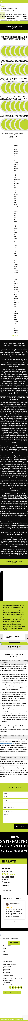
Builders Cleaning (16, 60)
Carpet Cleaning (7, 60)
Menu (3, 2)
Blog (4, 951)
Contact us (5, 954)
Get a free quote (12, 992)
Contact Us (6, 890)
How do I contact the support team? (12, 737)
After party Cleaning (8, 975)
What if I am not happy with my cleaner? (13, 758)
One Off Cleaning (7, 80)
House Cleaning (6, 969)
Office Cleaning (6, 972)
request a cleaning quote (14, 27)
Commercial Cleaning (22, 60)
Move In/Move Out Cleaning (2, 62)
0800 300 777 (8, 10)
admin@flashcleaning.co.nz (9, 8)
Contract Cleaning (2, 79)
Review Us (14, 943)
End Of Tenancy (16, 79)
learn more (14, 335)
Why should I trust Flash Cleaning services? (14, 662)
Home (4, 948)
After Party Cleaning (11, 80)
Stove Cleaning (11, 60)
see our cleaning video (12, 637)
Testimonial (6, 953)
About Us (5, 949)
